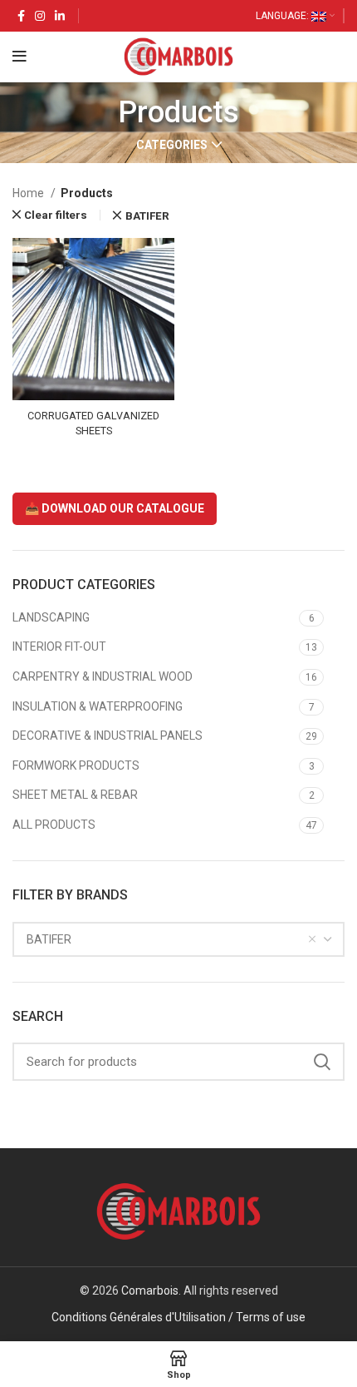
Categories (172, 145)
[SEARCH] (322, 1062)
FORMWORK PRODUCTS (75, 765)
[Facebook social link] (21, 16)
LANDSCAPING (51, 617)
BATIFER (147, 216)
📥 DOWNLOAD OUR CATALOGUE (114, 508)
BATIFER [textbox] (49, 939)
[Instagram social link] (40, 16)
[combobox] (178, 939)
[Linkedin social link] (60, 16)
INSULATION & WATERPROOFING (97, 706)
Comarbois (149, 1290)
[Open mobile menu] (19, 56)
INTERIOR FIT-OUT (59, 646)
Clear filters (55, 215)
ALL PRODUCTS (53, 824)
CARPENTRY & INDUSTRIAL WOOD (102, 676)
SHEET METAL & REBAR (75, 794)
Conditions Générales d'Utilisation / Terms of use (178, 1317)
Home (29, 193)
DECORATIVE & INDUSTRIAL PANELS (107, 735)
